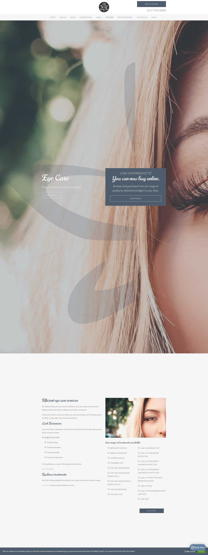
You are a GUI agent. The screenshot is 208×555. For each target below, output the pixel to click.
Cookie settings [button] (190, 551)
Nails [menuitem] (98, 17)
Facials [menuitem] (62, 17)
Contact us (46, 485)
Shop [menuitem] (154, 17)
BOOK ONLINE (151, 4)
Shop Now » (136, 198)
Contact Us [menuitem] (142, 17)
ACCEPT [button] (201, 551)
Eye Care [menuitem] (109, 17)
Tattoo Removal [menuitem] (125, 17)
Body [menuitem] (73, 17)
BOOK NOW (151, 511)
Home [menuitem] (52, 17)
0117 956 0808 (156, 10)
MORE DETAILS (51, 195)
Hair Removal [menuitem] (86, 17)
